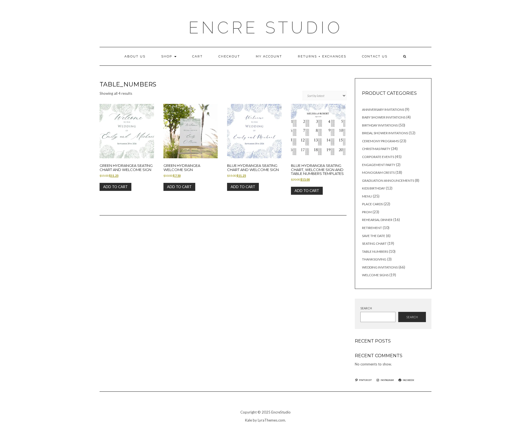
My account (269, 56)
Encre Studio (265, 27)
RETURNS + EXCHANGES (322, 56)
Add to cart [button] (115, 187)
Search (366, 308)
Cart (197, 56)
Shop (167, 56)
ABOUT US (134, 56)
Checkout (229, 56)
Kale (248, 420)
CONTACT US (374, 56)
